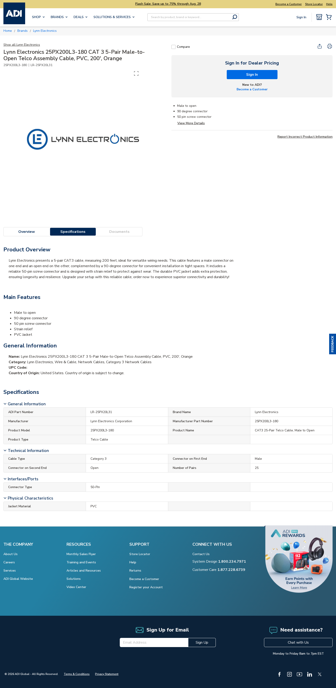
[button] (332, 344)
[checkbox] (173, 47)
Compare (183, 47)
